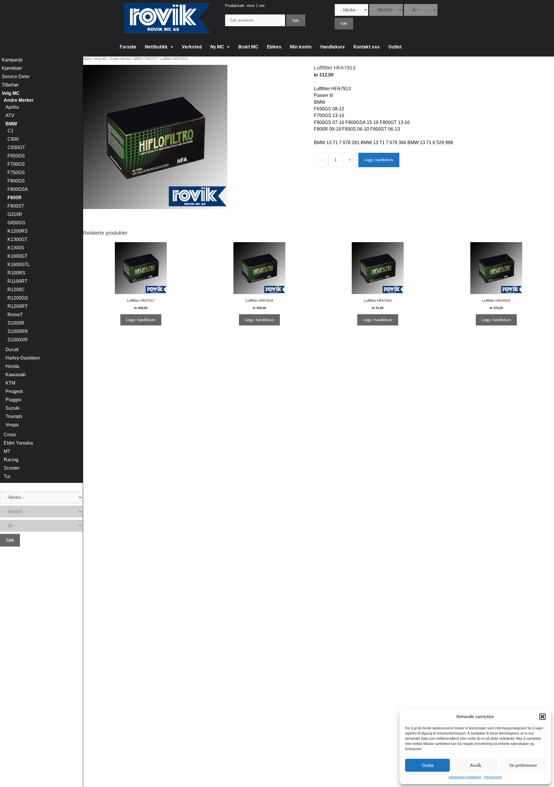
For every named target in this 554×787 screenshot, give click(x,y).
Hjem (87, 59)
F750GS (16, 172)
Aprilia (12, 107)
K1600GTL (19, 264)
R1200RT (18, 306)
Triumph (13, 416)
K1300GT (17, 239)
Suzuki (12, 408)
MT (7, 451)
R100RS (16, 272)
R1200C (16, 289)
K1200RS (18, 231)
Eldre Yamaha (18, 442)
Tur (7, 476)
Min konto (301, 47)
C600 (13, 139)
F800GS (16, 180)
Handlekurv (332, 47)
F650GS (16, 155)
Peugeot (14, 391)
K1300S (16, 247)
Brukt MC (248, 47)
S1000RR (18, 331)
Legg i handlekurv (379, 160)
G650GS (16, 222)
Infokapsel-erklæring (465, 777)
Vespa (11, 424)
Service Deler (16, 76)
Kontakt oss (366, 47)
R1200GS (18, 297)
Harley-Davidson (22, 357)
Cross (10, 434)
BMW (138, 59)
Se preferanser (523, 765)
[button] (542, 717)
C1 (11, 130)
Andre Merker (120, 59)
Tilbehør (10, 84)
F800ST (151, 59)
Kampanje (12, 59)
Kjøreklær (12, 68)
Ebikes (274, 47)
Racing (11, 459)
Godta (427, 765)
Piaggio (13, 399)
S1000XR (18, 339)
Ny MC (217, 47)
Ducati (12, 349)
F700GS (16, 164)
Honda (12, 366)
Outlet (395, 47)
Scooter (12, 468)
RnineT (15, 314)
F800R (15, 197)
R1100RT (17, 281)
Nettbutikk (156, 47)
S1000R (16, 323)
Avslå (475, 765)
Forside (128, 47)
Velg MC (100, 59)
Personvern (493, 777)
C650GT (16, 147)
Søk (295, 20)
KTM (10, 383)
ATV (9, 115)
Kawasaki (15, 374)
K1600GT (17, 256)
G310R (15, 214)
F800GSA (18, 189)
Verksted (192, 47)
